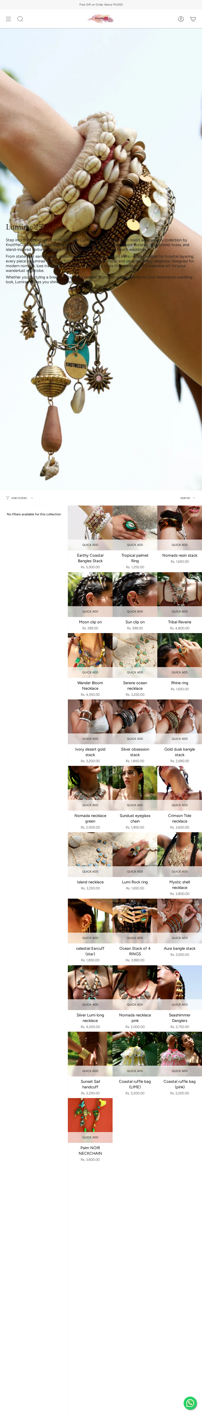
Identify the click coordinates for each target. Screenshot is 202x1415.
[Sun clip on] (135, 594)
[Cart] (193, 19)
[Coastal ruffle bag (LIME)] (135, 1054)
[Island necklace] (90, 854)
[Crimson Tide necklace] (179, 788)
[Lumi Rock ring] (135, 854)
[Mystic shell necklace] (179, 854)
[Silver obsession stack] (135, 721)
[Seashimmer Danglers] (179, 987)
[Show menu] (8, 19)
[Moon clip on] (90, 594)
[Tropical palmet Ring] (135, 528)
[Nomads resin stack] (179, 528)
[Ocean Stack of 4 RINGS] (135, 921)
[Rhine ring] (179, 655)
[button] (20, 19)
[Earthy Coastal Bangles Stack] (90, 528)
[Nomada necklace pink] (135, 987)
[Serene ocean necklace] (135, 655)
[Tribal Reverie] (179, 594)
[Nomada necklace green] (90, 788)
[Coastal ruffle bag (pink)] (179, 1054)
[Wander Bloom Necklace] (90, 655)
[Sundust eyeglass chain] (135, 788)
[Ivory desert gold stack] (90, 721)
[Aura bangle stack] (179, 921)
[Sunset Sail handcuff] (90, 1054)
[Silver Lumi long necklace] (90, 987)
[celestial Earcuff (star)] (90, 921)
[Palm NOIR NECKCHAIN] (90, 1120)
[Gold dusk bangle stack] (179, 721)
